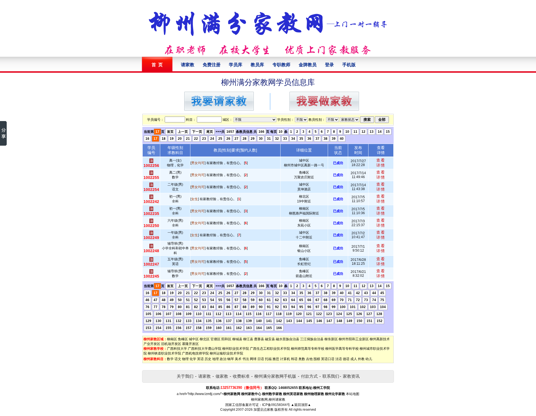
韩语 (294, 359)
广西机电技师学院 (195, 353)
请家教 (187, 64)
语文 (177, 359)
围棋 (317, 359)
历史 (208, 359)
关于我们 (185, 376)
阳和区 (226, 339)
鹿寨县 (259, 339)
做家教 (222, 376)
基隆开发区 (190, 344)
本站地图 (352, 394)
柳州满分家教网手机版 (275, 376)
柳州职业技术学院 (235, 349)
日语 (260, 359)
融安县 (270, 339)
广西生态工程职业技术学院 (270, 349)
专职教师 (281, 64)
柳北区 (205, 339)
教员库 (257, 64)
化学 (193, 359)
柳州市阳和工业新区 (354, 339)
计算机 (285, 359)
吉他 (309, 359)
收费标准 (241, 376)
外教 (361, 359)
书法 (245, 359)
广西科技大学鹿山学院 (204, 349)
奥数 (301, 359)
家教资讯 (351, 376)
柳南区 (172, 339)
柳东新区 (331, 339)
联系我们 (330, 376)
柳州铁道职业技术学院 (164, 353)
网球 (253, 359)
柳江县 (248, 339)
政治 (223, 359)
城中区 (194, 339)
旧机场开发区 (171, 344)
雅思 (275, 359)
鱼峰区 (183, 339)
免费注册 (212, 64)
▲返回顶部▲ (301, 405)
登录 (329, 64)
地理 (215, 359)
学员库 (235, 64)
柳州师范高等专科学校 (307, 349)
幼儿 (368, 359)
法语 (338, 359)
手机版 (349, 64)
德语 (346, 359)
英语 (200, 359)
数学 (170, 359)
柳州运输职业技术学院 (226, 353)
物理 (185, 359)
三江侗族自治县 (312, 339)
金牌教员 (308, 64)
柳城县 (237, 339)
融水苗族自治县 (287, 339)
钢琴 (230, 359)
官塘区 (215, 339)
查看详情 (380, 162)
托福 (268, 359)
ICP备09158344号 (276, 405)
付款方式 (309, 376)
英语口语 (327, 359)
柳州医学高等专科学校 (342, 349)
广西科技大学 (177, 349)
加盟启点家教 (263, 410)
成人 (353, 359)
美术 (238, 359)
